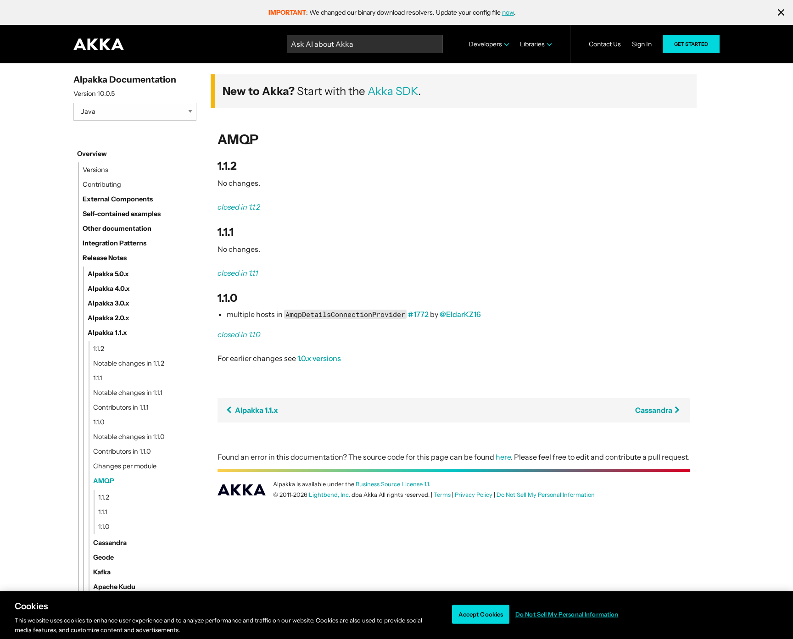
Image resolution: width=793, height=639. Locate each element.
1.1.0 (99, 422)
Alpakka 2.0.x (108, 318)
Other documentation (117, 228)
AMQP (103, 481)
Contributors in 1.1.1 (121, 407)
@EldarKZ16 (460, 314)
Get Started (691, 44)
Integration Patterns (114, 243)
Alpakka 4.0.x (109, 288)
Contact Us (605, 44)
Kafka (102, 572)
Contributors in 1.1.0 (122, 451)
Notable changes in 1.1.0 (129, 437)
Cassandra (110, 543)
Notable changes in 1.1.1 (127, 393)
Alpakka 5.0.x (108, 274)
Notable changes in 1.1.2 (128, 363)
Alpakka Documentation (124, 79)
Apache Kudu (114, 587)
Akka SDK (393, 91)
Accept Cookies (480, 614)
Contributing (102, 184)
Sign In (642, 44)
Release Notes (105, 258)
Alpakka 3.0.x (108, 303)
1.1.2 (98, 349)
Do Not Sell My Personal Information (567, 614)
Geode (103, 557)
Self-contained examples (122, 214)
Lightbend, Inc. (329, 494)
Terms (442, 494)
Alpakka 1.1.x (107, 332)
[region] (396, 615)
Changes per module (124, 466)
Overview (92, 154)
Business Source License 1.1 (392, 484)
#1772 (418, 314)
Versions (95, 170)
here (503, 456)
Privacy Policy (473, 494)
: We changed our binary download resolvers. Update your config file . (392, 12)
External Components (118, 199)
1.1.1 (97, 378)
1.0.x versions (319, 358)
